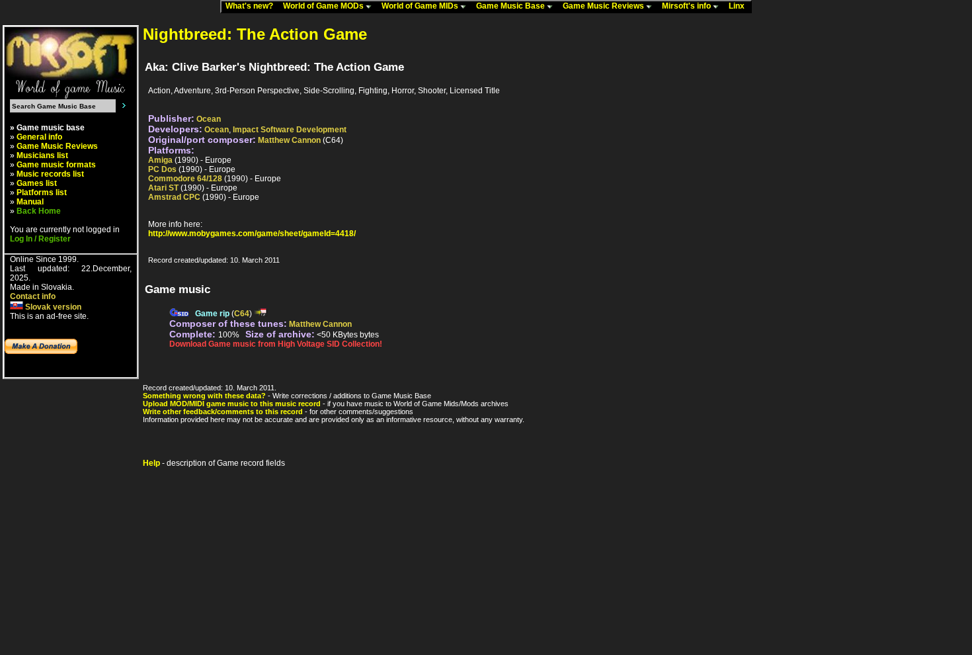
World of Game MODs (324, 6)
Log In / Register (40, 238)
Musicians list (42, 155)
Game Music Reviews (604, 6)
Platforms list (42, 192)
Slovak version (52, 307)
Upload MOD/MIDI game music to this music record (232, 404)
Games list (37, 183)
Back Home (39, 211)
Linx (739, 6)
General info (39, 137)
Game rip (212, 313)
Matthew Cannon (289, 140)
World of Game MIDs (421, 6)
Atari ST (163, 188)
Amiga (160, 160)
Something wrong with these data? (204, 396)
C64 (241, 313)
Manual (30, 201)
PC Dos (162, 169)
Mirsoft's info (687, 6)
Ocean (208, 119)
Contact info (33, 296)
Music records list (50, 174)
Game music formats (56, 164)
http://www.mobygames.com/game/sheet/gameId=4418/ (252, 233)
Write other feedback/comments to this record (223, 411)
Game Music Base (511, 6)
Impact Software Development (289, 129)
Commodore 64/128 (185, 178)
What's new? (252, 6)
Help (151, 463)
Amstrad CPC (174, 197)
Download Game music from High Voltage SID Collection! (275, 344)
